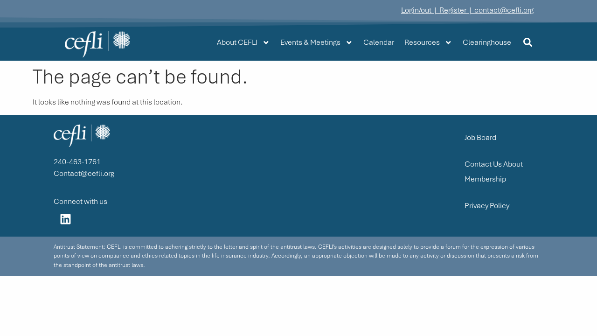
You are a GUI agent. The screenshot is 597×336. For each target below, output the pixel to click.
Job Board (480, 137)
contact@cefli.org (504, 10)
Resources (422, 42)
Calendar (378, 42)
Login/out (416, 10)
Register (452, 10)
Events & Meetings (310, 42)
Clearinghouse (487, 42)
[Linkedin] (65, 219)
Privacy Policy (487, 205)
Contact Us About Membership (494, 171)
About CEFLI (237, 42)
